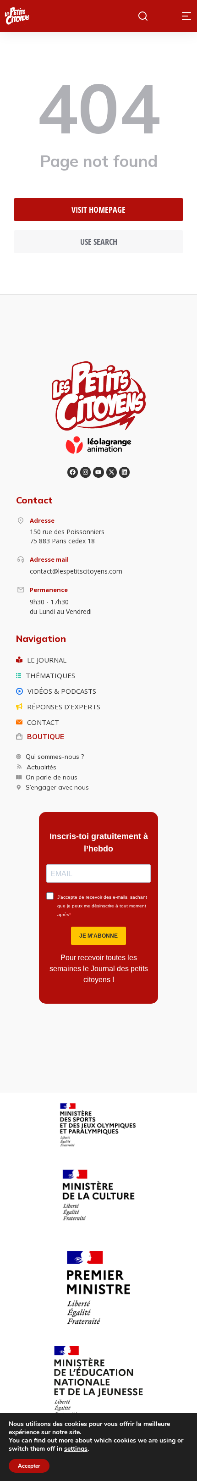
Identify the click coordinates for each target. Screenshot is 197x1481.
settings (76, 1449)
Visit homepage (98, 209)
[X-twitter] (111, 472)
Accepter (29, 1466)
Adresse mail (49, 559)
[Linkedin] (124, 472)
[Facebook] (72, 472)
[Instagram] (85, 472)
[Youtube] (98, 472)
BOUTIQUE (45, 736)
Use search (98, 241)
